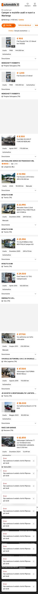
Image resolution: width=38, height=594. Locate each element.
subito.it (22, 448)
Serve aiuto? (6, 421)
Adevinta (22, 455)
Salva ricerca (19, 387)
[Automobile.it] (10, 5)
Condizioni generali (8, 427)
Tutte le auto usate (26, 424)
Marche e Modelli (25, 421)
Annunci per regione (26, 418)
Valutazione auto (25, 437)
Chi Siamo (5, 418)
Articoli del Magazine (26, 433)
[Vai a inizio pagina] (19, 406)
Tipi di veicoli (23, 427)
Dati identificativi (8, 424)
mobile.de (22, 452)
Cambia (21, 20)
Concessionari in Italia (27, 430)
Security (5, 437)
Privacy (4, 430)
